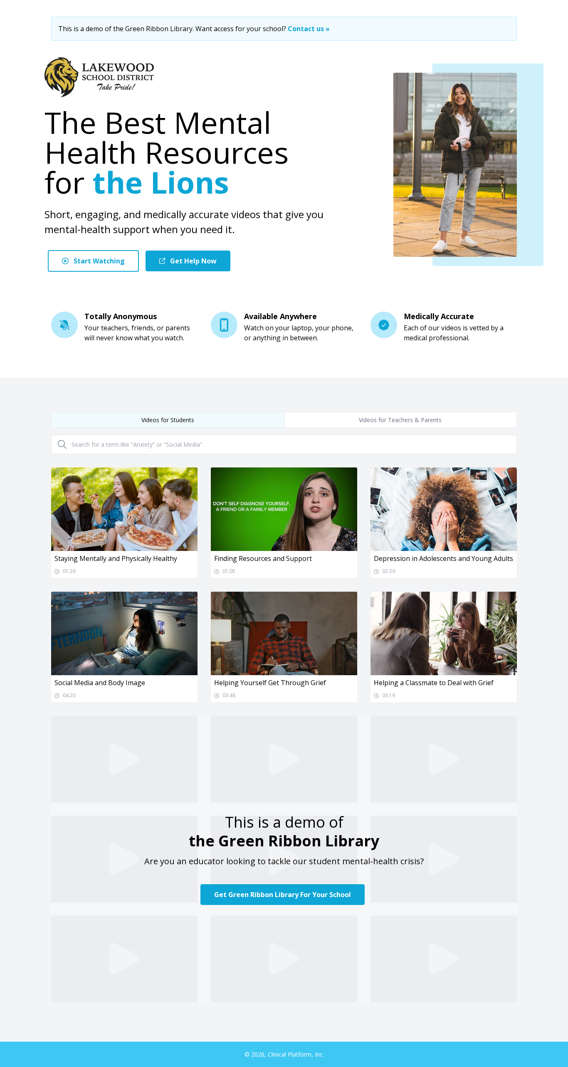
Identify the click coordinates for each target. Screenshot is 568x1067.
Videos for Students (167, 420)
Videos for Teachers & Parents (400, 420)
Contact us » (309, 28)
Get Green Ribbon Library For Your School (282, 894)
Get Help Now (192, 261)
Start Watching (98, 261)
